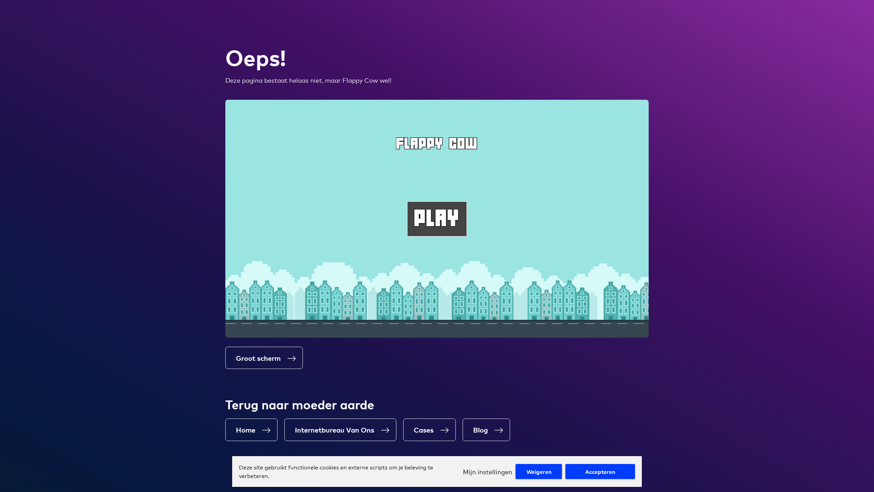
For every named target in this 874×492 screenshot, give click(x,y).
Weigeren (538, 471)
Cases (424, 429)
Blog (480, 429)
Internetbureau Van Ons (334, 429)
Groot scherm (258, 358)
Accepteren (600, 471)
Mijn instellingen (487, 471)
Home (245, 429)
